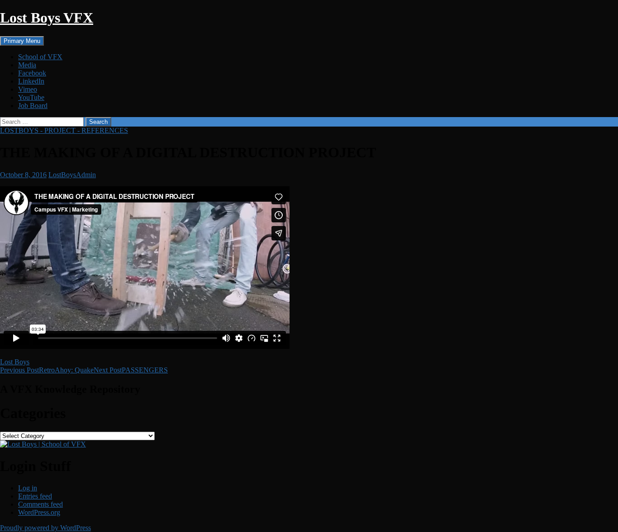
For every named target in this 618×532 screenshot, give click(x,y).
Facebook (32, 73)
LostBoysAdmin (72, 175)
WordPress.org (39, 512)
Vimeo (27, 89)
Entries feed (35, 496)
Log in (27, 488)
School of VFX (40, 57)
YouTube (31, 97)
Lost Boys (14, 362)
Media (27, 65)
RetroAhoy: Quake (47, 370)
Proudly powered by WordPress (45, 528)
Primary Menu (22, 41)
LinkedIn (31, 81)
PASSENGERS (131, 370)
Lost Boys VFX (46, 17)
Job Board (33, 105)
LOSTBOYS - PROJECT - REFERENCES (64, 130)
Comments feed (40, 504)
